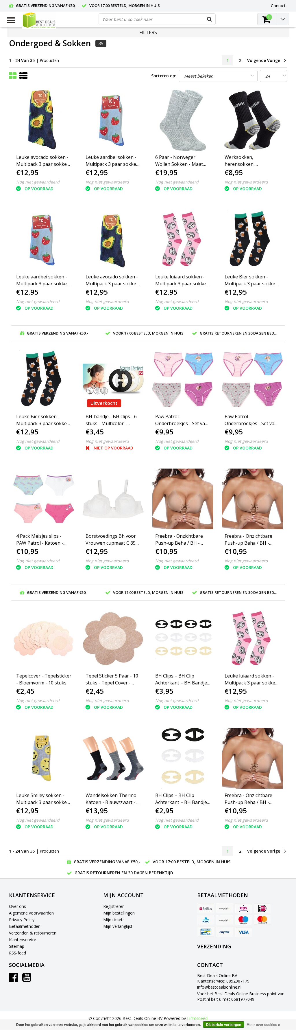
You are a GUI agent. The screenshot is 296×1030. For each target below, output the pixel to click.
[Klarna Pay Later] (224, 920)
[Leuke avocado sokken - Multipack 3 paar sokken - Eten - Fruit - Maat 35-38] (44, 120)
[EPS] (243, 908)
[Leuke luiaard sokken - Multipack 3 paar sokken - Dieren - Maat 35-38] (183, 239)
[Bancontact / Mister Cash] (205, 932)
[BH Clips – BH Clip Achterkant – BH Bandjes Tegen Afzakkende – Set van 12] (183, 638)
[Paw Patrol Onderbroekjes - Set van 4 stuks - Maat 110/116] (252, 379)
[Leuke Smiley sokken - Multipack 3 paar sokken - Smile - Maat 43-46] (44, 758)
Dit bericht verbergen (223, 1025)
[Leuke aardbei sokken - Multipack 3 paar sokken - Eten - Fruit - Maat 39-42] (44, 239)
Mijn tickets (114, 919)
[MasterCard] (262, 920)
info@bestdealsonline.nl (219, 987)
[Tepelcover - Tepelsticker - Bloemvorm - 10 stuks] (44, 638)
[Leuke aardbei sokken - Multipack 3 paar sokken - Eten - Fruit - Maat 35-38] (113, 120)
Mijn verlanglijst (117, 926)
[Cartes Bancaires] (224, 908)
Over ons (17, 906)
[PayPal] (224, 932)
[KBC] (205, 920)
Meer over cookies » (263, 1025)
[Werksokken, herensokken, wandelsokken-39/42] (252, 120)
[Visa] (243, 932)
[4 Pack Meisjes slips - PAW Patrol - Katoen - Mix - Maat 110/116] (44, 499)
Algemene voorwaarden (31, 913)
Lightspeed (197, 1018)
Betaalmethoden (24, 926)
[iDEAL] (262, 908)
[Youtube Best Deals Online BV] (26, 979)
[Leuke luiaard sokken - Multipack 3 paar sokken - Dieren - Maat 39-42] (252, 638)
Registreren (114, 906)
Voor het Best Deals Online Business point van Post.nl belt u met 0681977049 (240, 996)
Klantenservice (22, 939)
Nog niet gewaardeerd (38, 182)
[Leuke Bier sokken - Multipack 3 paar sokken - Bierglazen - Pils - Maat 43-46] (44, 379)
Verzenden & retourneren (32, 933)
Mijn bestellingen (119, 913)
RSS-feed (17, 953)
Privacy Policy (21, 919)
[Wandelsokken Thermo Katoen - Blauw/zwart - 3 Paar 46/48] (113, 758)
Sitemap (16, 946)
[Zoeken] (209, 19)
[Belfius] (205, 908)
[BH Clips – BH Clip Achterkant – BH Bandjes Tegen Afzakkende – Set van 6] (183, 758)
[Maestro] (243, 920)
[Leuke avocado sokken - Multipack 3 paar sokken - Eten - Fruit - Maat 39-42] (113, 239)
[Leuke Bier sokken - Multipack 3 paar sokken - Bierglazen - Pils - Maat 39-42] (252, 239)
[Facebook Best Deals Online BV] (13, 979)
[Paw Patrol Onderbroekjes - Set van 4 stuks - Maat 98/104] (183, 379)
